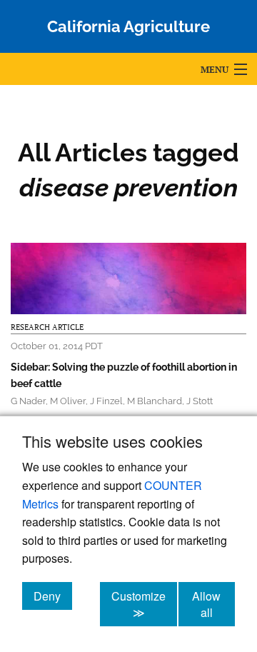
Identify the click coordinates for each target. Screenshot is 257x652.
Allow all (213, 604)
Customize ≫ (144, 604)
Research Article (47, 327)
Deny (53, 595)
